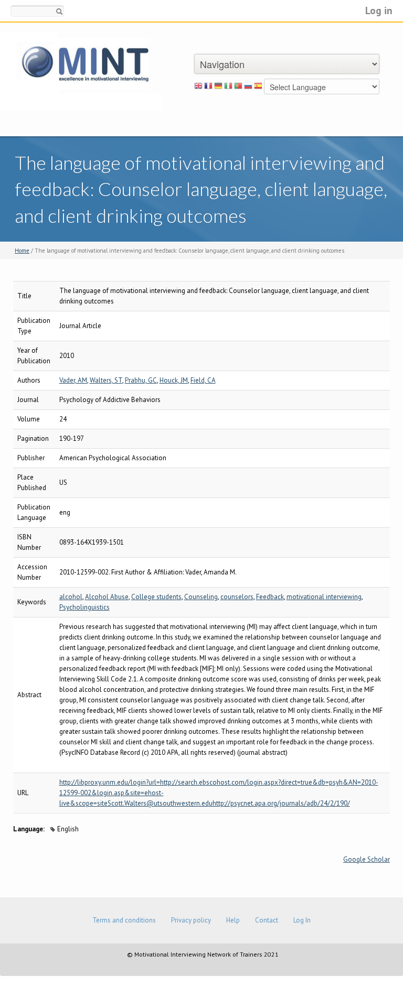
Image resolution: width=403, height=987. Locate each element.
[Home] (81, 71)
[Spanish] (258, 87)
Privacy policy (191, 920)
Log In (302, 920)
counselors (236, 596)
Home (22, 250)
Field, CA (203, 380)
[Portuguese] (238, 87)
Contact (266, 920)
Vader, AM (73, 380)
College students (156, 596)
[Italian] (228, 87)
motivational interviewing (324, 596)
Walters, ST (106, 380)
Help (233, 920)
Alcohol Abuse (107, 596)
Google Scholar (366, 859)
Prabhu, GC (141, 380)
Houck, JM (174, 380)
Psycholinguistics (84, 607)
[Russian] (248, 87)
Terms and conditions (124, 920)
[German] (218, 87)
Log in (379, 10)
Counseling (201, 596)
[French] (208, 87)
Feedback (270, 596)
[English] (198, 87)
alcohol (70, 596)
